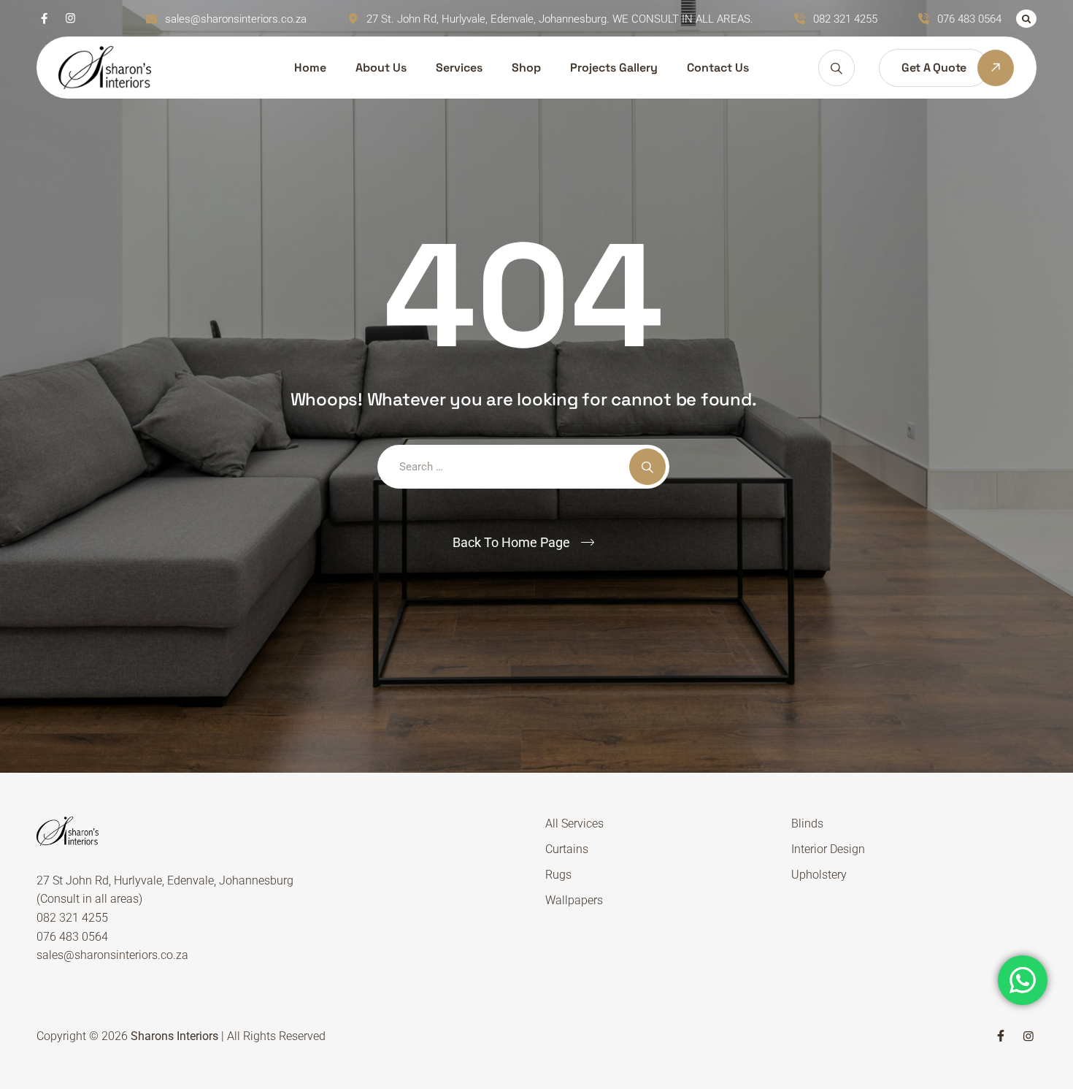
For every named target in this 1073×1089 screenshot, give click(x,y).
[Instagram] (70, 18)
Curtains (566, 849)
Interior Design (828, 849)
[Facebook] (44, 18)
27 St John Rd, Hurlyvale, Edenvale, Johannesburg (164, 880)
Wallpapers (574, 900)
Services (459, 67)
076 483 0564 (969, 19)
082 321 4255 (845, 19)
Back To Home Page (511, 542)
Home (310, 67)
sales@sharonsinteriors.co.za (236, 19)
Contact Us (718, 67)
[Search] (1026, 18)
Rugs (558, 875)
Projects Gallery (614, 67)
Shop (526, 67)
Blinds (807, 823)
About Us (381, 67)
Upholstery (819, 875)
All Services (574, 823)
